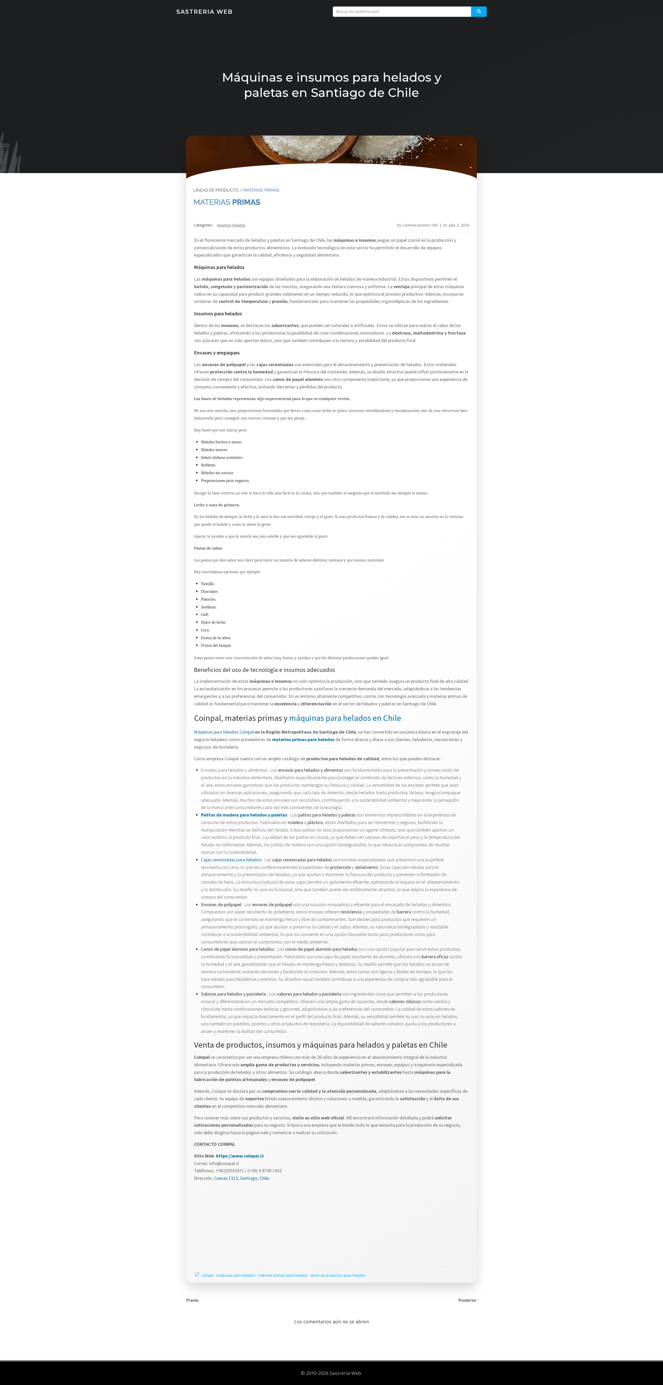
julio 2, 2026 (459, 225)
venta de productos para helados (338, 1275)
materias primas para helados (283, 1275)
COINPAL (207, 1275)
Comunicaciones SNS (420, 225)
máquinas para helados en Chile (345, 718)
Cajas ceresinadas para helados (231, 860)
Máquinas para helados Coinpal (224, 732)
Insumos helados (231, 225)
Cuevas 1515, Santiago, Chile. (242, 1178)
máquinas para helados (235, 1275)
